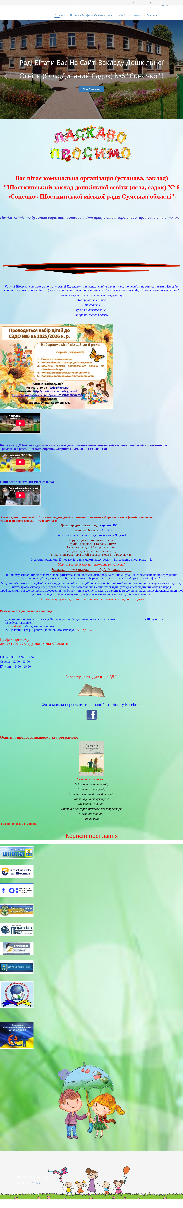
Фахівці (121, 15)
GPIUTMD (36, 1183)
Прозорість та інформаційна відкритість (90, 15)
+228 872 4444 (141, 3)
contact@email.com (160, 3)
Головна (58, 15)
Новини (136, 15)
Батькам (151, 15)
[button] (81, 2)
